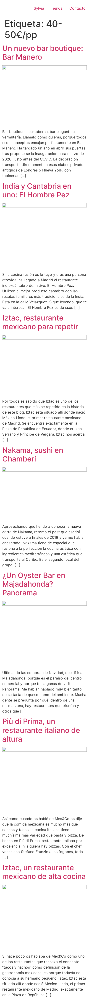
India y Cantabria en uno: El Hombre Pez (36, 190)
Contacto (77, 8)
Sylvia (39, 8)
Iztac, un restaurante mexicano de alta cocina (44, 872)
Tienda (57, 8)
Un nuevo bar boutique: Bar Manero (42, 52)
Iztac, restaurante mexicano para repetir (40, 322)
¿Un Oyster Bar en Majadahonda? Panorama (33, 584)
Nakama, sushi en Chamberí (32, 454)
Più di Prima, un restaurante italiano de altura (41, 730)
